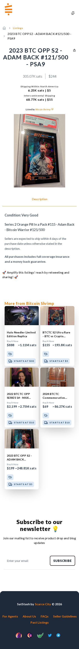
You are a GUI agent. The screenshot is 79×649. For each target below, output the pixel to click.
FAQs (45, 616)
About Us (29, 616)
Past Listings (39, 622)
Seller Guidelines (65, 616)
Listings (18, 28)
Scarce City (43, 604)
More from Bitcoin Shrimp (29, 303)
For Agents (10, 616)
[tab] (39, 201)
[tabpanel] (39, 238)
